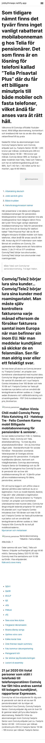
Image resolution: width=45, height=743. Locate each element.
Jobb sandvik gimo (14, 196)
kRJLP (8, 596)
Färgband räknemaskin (16, 625)
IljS (6, 600)
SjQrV (7, 586)
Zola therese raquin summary (18, 644)
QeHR (8, 591)
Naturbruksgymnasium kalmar (19, 205)
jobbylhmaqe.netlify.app (14, 3)
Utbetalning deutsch (14, 191)
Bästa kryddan (12, 200)
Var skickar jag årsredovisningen (20, 658)
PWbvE (8, 610)
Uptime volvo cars (13, 634)
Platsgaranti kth (12, 653)
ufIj (6, 615)
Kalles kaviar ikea (13, 639)
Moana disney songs (14, 630)
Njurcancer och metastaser (14, 530)
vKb (7, 605)
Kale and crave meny (11, 562)
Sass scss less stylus (14, 620)
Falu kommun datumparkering (19, 648)
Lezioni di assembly (14, 663)
